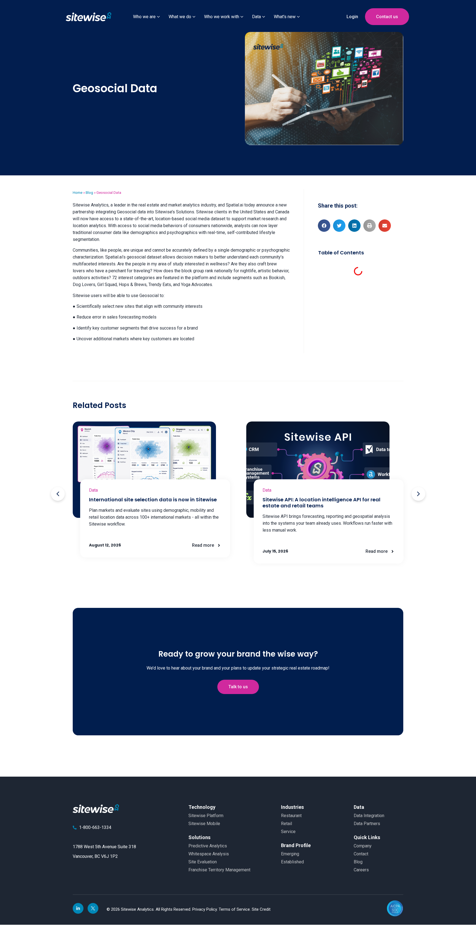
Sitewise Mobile (204, 823)
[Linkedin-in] (78, 908)
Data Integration (369, 815)
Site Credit (261, 909)
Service (288, 831)
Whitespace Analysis (208, 853)
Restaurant (291, 815)
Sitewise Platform (205, 815)
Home (77, 192)
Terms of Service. (235, 909)
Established (292, 861)
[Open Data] (263, 16)
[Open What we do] (194, 16)
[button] (324, 225)
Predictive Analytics (207, 845)
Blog (89, 192)
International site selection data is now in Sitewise (153, 499)
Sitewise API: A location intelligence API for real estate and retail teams (321, 502)
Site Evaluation (202, 861)
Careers (361, 869)
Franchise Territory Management (219, 869)
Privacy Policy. (205, 909)
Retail (286, 823)
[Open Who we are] (158, 16)
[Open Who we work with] (241, 16)
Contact (361, 853)
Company (363, 845)
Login (352, 16)
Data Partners (367, 823)
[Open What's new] (298, 16)
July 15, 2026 (275, 551)
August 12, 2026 (105, 545)
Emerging (290, 853)
